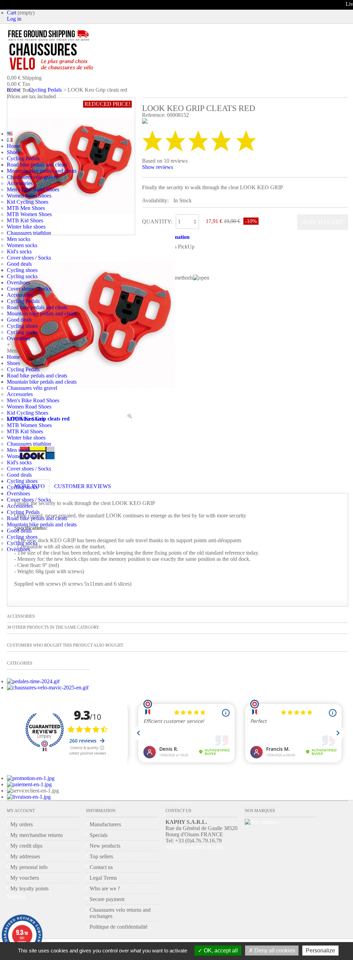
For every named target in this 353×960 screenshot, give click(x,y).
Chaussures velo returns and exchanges (120, 913)
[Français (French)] (9, 140)
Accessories (20, 183)
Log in (14, 19)
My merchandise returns (36, 835)
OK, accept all (220, 950)
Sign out (16, 896)
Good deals (19, 264)
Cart (11, 13)
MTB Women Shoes (29, 214)
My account (21, 810)
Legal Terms (103, 878)
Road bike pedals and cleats (37, 165)
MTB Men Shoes (26, 208)
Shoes (13, 152)
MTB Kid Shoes (25, 220)
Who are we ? (105, 888)
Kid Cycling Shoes (27, 202)
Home (13, 146)
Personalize (320, 950)
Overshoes (18, 282)
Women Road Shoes (29, 196)
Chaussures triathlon (29, 233)
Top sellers (101, 856)
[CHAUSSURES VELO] (65, 57)
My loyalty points (29, 888)
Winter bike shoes (26, 227)
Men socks (18, 239)
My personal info (29, 867)
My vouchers (24, 878)
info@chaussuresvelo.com (194, 847)
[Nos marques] (262, 822)
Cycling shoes (22, 270)
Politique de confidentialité (119, 927)
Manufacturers (105, 824)
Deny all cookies (274, 950)
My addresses (25, 856)
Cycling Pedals (23, 158)
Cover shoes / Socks (29, 258)
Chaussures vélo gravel (32, 177)
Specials (99, 835)
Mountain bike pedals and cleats (42, 171)
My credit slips (26, 846)
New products (105, 846)
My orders (21, 824)
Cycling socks (22, 276)
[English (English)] (9, 134)
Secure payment (107, 899)
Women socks (22, 245)
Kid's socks (19, 251)
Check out (49, 111)
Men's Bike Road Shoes (33, 189)
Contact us (101, 867)
